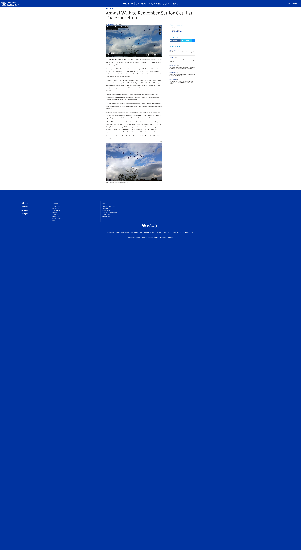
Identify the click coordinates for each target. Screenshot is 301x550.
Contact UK (105, 208)
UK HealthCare (110, 9)
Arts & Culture (55, 216)
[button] (295, 3)
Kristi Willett (111, 24)
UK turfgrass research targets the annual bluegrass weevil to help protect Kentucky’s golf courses (182, 60)
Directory (170, 237)
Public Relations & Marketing (110, 212)
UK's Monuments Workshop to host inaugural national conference (181, 52)
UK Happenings (56, 214)
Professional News (57, 218)
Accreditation (163, 237)
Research (54, 212)
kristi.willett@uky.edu (177, 31)
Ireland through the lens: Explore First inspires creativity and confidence (182, 75)
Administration (106, 210)
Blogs (53, 220)
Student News (55, 208)
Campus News (56, 206)
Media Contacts (106, 216)
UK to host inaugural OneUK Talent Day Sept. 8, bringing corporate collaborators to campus (182, 67)
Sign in (192, 232)
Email (187, 232)
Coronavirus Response (108, 206)
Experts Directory (106, 214)
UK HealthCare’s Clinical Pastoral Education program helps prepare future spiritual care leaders (181, 82)
